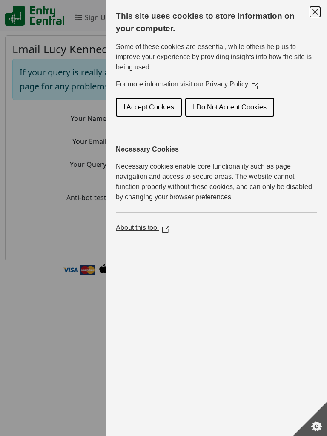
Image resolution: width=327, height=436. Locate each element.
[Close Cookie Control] (315, 12)
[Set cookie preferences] (310, 419)
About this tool (142, 227)
